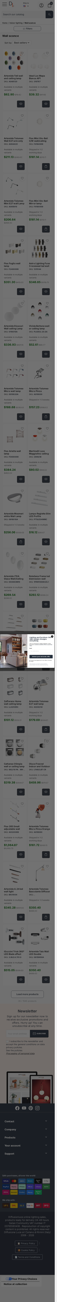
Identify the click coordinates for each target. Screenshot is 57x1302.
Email (30, 648)
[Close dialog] (52, 636)
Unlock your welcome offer (41, 656)
